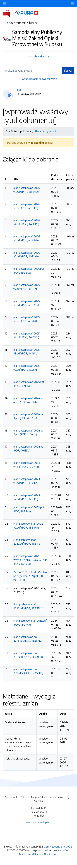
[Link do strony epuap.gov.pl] (26, 12)
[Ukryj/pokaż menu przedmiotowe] (5, 3)
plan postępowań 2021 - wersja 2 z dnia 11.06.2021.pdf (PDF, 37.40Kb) (30, 559)
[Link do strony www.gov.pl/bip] (8, 12)
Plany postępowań (45, 131)
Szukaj (68, 70)
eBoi (19, 89)
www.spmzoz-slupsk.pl (39, 822)
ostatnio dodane (39, 56)
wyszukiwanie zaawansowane (39, 78)
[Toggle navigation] (72, 3)
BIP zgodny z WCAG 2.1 (60, 846)
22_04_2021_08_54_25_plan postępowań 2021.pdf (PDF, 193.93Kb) (30, 575)
